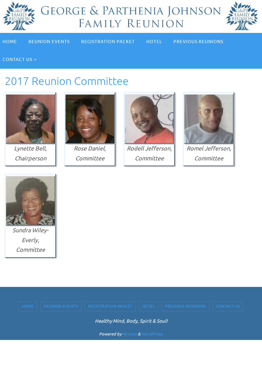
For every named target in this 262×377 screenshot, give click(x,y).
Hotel (149, 306)
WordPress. (152, 334)
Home (28, 306)
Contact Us (228, 306)
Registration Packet (110, 306)
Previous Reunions (185, 306)
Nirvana (129, 334)
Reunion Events (61, 306)
